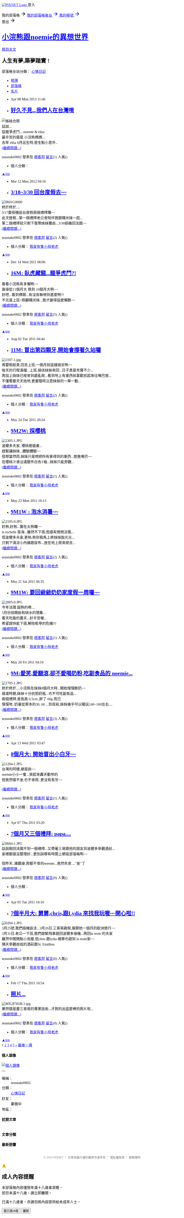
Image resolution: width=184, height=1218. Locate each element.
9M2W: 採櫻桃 (28, 431)
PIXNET (58, 1157)
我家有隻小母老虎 (44, 246)
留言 (49, 157)
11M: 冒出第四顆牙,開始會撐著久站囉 (56, 350)
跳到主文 (9, 49)
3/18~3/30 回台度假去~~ (38, 192)
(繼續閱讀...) (11, 148)
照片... (18, 994)
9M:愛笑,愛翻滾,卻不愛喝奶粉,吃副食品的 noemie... (72, 673)
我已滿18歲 (11, 1211)
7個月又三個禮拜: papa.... (41, 834)
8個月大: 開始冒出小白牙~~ (43, 754)
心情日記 (38, 71)
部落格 (16, 86)
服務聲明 (134, 1157)
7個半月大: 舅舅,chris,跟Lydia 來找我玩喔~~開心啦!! (73, 913)
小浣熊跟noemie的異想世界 (45, 37)
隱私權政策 (117, 1157)
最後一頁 (25, 1045)
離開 (26, 1211)
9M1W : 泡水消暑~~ (34, 512)
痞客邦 (39, 157)
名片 (14, 91)
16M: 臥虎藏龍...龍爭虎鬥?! (43, 273)
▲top (6, 174)
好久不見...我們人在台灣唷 (42, 110)
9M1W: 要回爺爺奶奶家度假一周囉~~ (55, 592)
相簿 (14, 80)
